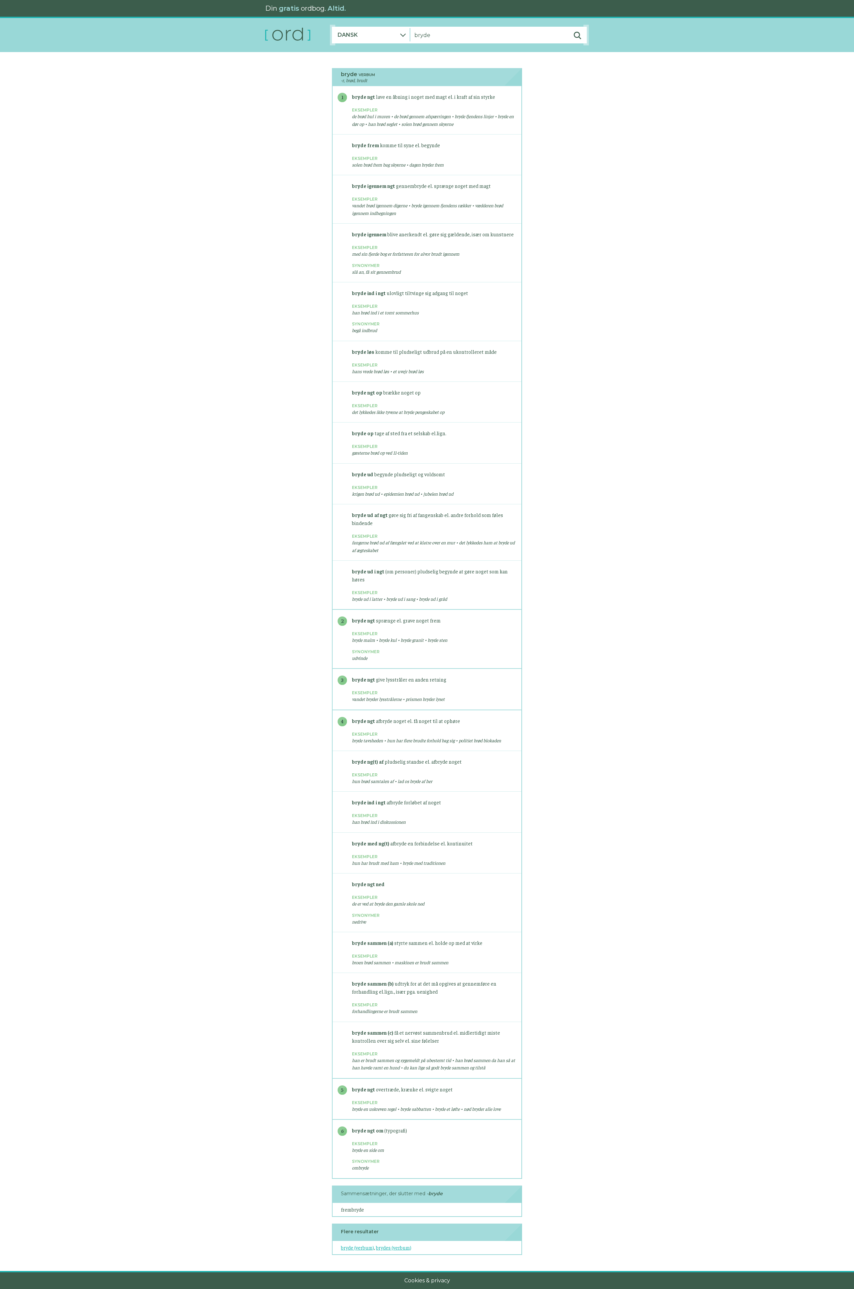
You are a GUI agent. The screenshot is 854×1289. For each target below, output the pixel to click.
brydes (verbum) (393, 1247)
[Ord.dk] (297, 35)
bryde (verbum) (357, 1247)
